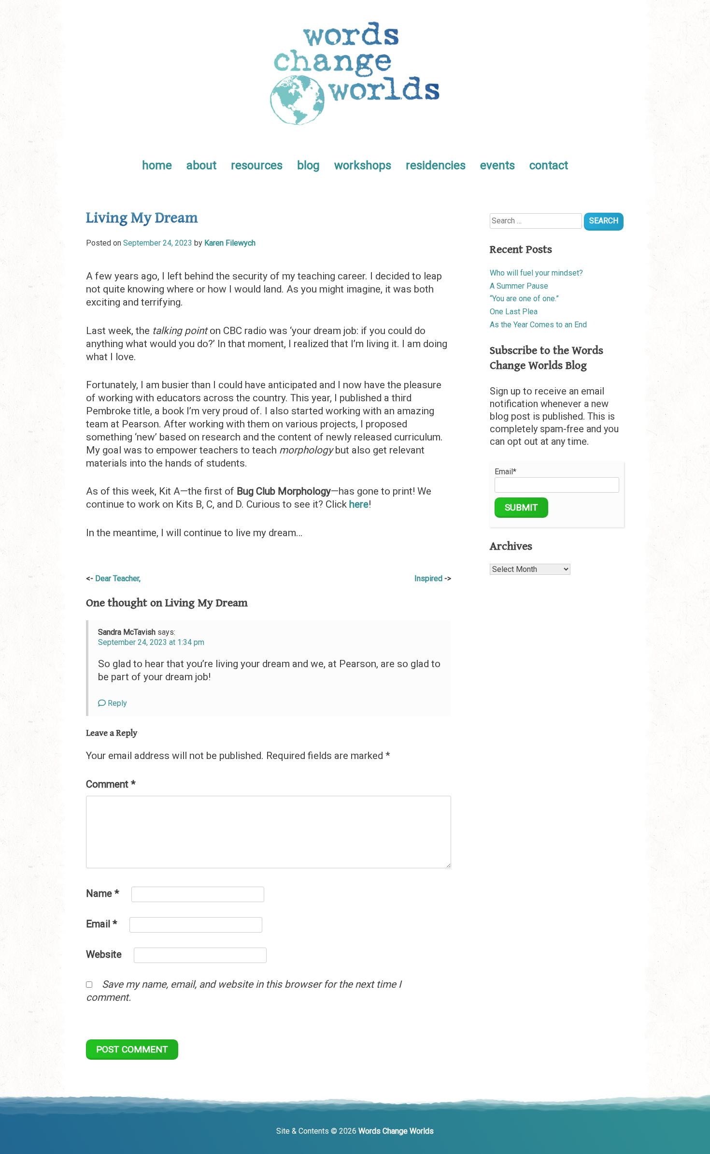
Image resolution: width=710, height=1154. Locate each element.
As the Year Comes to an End (538, 324)
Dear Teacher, (118, 578)
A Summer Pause (519, 286)
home (157, 165)
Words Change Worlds (396, 1131)
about (201, 165)
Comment (111, 784)
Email (101, 924)
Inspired (428, 578)
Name (102, 893)
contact (548, 165)
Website (104, 954)
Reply (116, 703)
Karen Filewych (230, 243)
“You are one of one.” (524, 298)
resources (257, 165)
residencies (436, 165)
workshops (362, 165)
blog (308, 165)
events (497, 165)
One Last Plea (514, 311)
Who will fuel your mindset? (536, 273)
